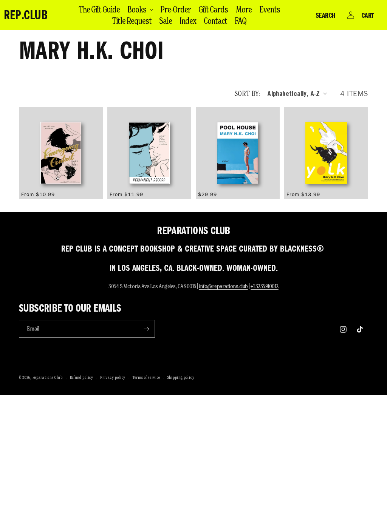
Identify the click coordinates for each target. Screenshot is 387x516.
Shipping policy (181, 377)
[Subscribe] (146, 329)
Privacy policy (112, 377)
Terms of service (146, 377)
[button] (140, 9)
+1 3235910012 (265, 286)
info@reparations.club (223, 286)
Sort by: (247, 93)
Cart (367, 15)
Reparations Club (48, 377)
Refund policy (81, 377)
